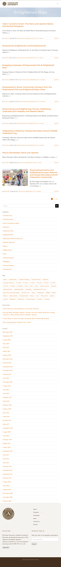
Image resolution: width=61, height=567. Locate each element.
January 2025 (7, 355)
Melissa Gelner (6, 191)
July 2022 (6, 390)
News (36, 38)
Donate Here (6, 547)
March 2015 (6, 443)
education (53, 286)
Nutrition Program (8, 258)
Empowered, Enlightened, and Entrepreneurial (24, 46)
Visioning (46, 299)
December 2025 (7, 332)
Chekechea (45, 279)
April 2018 (6, 416)
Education (18, 57)
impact (33, 292)
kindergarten (40, 292)
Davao (26, 286)
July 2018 (6, 413)
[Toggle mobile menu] (58, 3)
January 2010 (7, 489)
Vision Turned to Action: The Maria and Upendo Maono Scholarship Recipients (26, 318)
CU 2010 (18, 283)
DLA (31, 286)
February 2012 (7, 466)
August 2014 (7, 447)
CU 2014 (32, 283)
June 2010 (6, 486)
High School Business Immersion (13, 238)
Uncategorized (7, 269)
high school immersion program (11, 292)
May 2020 (6, 401)
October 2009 (7, 501)
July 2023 (6, 378)
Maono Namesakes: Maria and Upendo (20, 153)
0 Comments (40, 38)
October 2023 (7, 374)
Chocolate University (8, 283)
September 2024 (8, 367)
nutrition (52, 296)
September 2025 (8, 336)
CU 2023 (53, 283)
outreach (5, 299)
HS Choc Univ (25, 292)
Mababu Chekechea (9, 242)
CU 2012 (25, 283)
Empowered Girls (21, 38)
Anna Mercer (6, 38)
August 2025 (7, 340)
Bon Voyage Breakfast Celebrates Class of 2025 (17, 322)
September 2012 (8, 451)
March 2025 (6, 351)
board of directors (36, 279)
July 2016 (6, 436)
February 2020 (7, 405)
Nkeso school (44, 296)
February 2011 (7, 478)
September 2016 (8, 428)
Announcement (7, 215)
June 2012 (6, 459)
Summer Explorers (8, 265)
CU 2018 (46, 283)
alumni (5, 279)
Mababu (48, 292)
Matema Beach (13, 296)
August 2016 (7, 432)
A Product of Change (24, 279)
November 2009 (7, 497)
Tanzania (39, 299)
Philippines (6, 261)
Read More (56, 38)
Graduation (29, 289)
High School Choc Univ (40, 289)
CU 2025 (5, 286)
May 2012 (6, 463)
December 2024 (7, 359)
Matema (5, 296)
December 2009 (7, 493)
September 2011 (8, 474)
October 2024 (7, 363)
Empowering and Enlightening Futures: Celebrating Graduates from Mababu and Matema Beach (26, 110)
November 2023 (7, 370)
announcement (13, 279)
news (37, 296)
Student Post (21, 299)
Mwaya (32, 296)
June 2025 (6, 343)
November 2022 (7, 382)
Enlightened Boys (28, 38)
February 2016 (7, 439)
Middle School (7, 250)
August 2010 (7, 482)
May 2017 (6, 424)
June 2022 (6, 393)
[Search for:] (28, 206)
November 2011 (7, 470)
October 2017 (7, 420)
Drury (36, 286)
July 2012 (6, 455)
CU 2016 (39, 283)
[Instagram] (30, 564)
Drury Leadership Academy (11, 223)
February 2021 (7, 397)
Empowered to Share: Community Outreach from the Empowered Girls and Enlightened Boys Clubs (27, 88)
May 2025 (6, 347)
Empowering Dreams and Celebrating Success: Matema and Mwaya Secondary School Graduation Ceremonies (44, 173)
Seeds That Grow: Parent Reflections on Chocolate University (21, 309)
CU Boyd (12, 286)
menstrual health (23, 296)
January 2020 (7, 409)
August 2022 (7, 386)
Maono (33, 38)
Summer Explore (30, 299)
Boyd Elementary (8, 219)
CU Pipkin (20, 286)
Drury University (44, 286)
